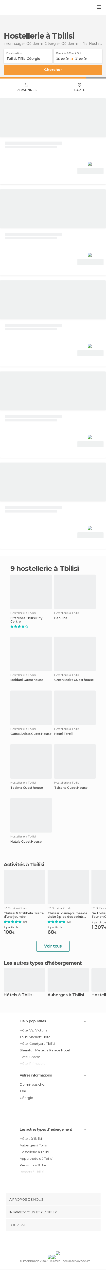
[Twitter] (51, 1242)
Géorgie (26, 1098)
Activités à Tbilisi (24, 864)
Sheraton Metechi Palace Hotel (45, 1050)
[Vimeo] (58, 1242)
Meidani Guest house (26, 680)
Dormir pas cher (33, 1084)
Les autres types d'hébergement (46, 1129)
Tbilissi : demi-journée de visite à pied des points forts (67, 915)
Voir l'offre (90, 171)
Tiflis (23, 1091)
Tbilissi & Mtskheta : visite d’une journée (23, 915)
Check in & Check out (68, 52)
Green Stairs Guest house (74, 680)
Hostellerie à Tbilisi (34, 1152)
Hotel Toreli (63, 734)
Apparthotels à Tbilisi (36, 1158)
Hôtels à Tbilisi (19, 995)
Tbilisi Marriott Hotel (35, 1037)
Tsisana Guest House (71, 787)
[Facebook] (45, 1242)
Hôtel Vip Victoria (34, 1030)
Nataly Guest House (25, 841)
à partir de (11, 927)
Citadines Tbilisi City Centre (26, 619)
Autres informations (36, 1075)
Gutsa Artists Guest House (31, 734)
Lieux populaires (33, 1021)
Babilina (60, 618)
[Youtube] (64, 1242)
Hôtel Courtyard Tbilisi (37, 1043)
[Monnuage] (17, 7)
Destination (14, 52)
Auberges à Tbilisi (66, 995)
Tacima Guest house (26, 787)
